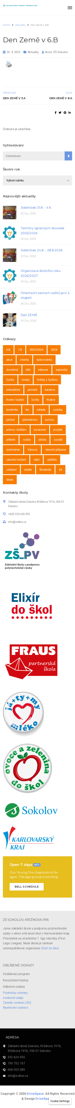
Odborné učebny (14, 986)
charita (24, 359)
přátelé (10, 439)
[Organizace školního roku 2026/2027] (9, 275)
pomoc (49, 419)
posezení (40, 429)
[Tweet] (60, 112)
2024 (54, 349)
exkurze (43, 369)
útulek (28, 469)
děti (28, 369)
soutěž (58, 439)
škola (9, 479)
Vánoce (33, 449)
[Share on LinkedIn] (69, 112)
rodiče (27, 439)
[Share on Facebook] (56, 112)
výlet (37, 459)
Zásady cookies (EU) (17, 1002)
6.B (8, 349)
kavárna (50, 389)
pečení (10, 419)
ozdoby (58, 409)
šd (60, 469)
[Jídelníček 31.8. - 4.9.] (9, 212)
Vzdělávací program (16, 974)
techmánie (13, 449)
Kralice (51, 399)
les (27, 409)
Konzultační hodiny (15, 980)
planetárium (30, 419)
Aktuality (33, 52)
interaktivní (13, 389)
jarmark (32, 389)
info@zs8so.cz (18, 1076)
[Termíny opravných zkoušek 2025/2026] (9, 233)
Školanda (45, 469)
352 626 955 (16, 1057)
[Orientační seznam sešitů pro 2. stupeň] (9, 298)
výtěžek (52, 459)
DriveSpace (35, 1094)
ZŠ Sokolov (60, 52)
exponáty (62, 369)
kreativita (12, 409)
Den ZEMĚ (29, 315)
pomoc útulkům (16, 429)
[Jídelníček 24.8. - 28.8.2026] (9, 255)
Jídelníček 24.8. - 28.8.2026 (41, 250)
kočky (35, 399)
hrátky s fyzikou (47, 379)
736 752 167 (16, 1063)
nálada (41, 409)
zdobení (11, 469)
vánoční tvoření (16, 459)
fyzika (10, 379)
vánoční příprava (55, 449)
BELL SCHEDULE (27, 886)
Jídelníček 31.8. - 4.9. (36, 207)
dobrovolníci (44, 359)
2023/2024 (36, 349)
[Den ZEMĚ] (9, 320)
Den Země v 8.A (60, 98)
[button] (60, 1101)
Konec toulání (15, 399)
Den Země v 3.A (14, 98)
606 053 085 (16, 1069)
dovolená (12, 369)
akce (9, 359)
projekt (57, 429)
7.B (20, 349)
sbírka (42, 439)
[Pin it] (65, 112)
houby (26, 379)
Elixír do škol (50, 948)
